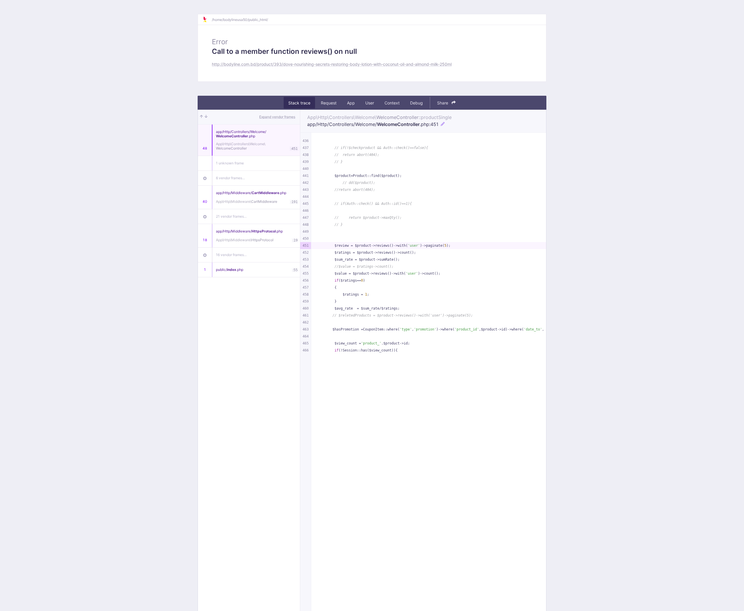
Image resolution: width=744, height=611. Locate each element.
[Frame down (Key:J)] (206, 117)
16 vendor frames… (231, 255)
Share (443, 102)
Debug (416, 102)
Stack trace (299, 102)
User (369, 102)
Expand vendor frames (277, 117)
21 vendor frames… (231, 216)
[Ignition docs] (207, 19)
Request (329, 102)
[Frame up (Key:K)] (201, 117)
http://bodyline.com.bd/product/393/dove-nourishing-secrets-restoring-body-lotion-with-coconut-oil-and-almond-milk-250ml (332, 64)
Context (392, 102)
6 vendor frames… (230, 178)
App (351, 102)
